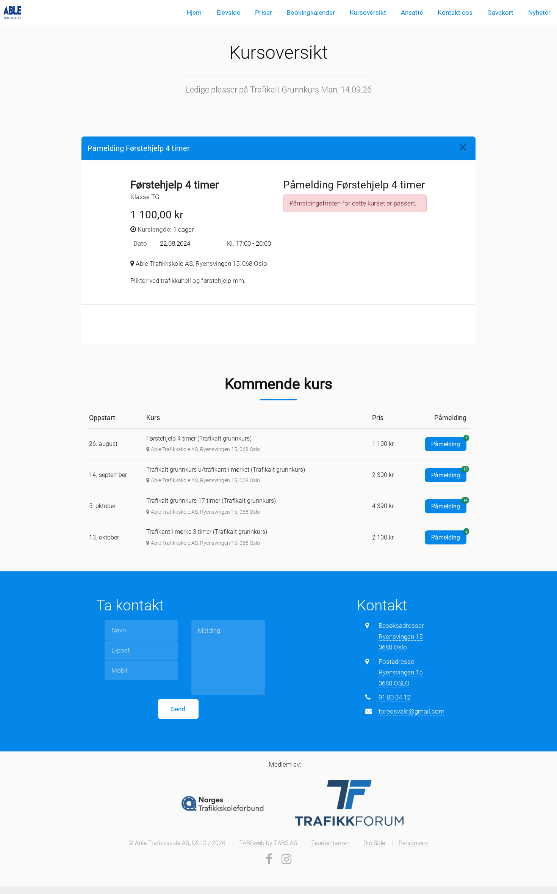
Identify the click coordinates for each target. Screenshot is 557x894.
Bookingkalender (310, 12)
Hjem (194, 12)
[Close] (463, 147)
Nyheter (539, 12)
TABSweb (251, 843)
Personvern (414, 843)
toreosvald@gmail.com (411, 711)
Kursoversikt (368, 12)
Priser (263, 12)
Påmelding (448, 442)
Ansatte (412, 12)
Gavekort (500, 12)
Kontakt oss (455, 12)
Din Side (374, 843)
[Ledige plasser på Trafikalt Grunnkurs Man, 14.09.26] (12, 12)
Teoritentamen (330, 843)
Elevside (228, 12)
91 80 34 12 (394, 697)
